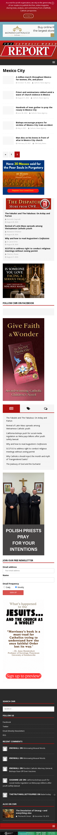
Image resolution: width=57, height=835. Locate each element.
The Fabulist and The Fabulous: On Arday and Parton (27, 214)
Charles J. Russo (12, 254)
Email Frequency (11, 583)
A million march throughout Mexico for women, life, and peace (33, 78)
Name (6, 575)
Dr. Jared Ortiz (12, 242)
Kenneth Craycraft (13, 219)
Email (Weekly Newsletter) (13, 731)
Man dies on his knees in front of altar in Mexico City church (32, 138)
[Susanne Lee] (5, 781)
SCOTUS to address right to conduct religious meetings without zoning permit (27, 249)
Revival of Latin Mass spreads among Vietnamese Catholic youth (23, 227)
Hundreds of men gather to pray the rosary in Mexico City (34, 108)
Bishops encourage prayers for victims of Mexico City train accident (34, 123)
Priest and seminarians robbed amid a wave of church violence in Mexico (35, 93)
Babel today (46, 794)
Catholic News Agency (42, 83)
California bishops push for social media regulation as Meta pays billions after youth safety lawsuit (25, 436)
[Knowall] (5, 749)
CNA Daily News (40, 143)
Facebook (7, 722)
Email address (10, 567)
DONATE (28, 16)
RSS (4, 735)
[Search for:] (28, 709)
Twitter (5, 726)
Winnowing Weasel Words (34, 748)
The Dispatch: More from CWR (28, 203)
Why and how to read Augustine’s (27, 238)
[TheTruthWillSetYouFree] (5, 796)
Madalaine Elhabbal (14, 232)
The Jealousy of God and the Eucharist (23, 464)
